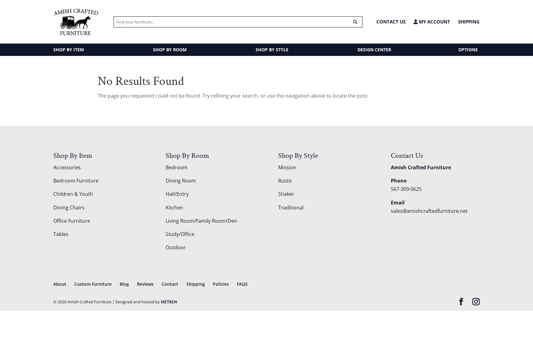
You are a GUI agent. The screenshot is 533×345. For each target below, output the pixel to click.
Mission (287, 167)
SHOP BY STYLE (272, 50)
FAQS (242, 284)
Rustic (285, 180)
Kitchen (174, 207)
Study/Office (180, 234)
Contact (170, 284)
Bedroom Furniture (75, 180)
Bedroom (177, 167)
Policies (221, 284)
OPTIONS (468, 50)
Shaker (286, 194)
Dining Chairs (69, 207)
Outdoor (176, 247)
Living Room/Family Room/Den (201, 220)
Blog (124, 284)
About (59, 284)
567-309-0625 (406, 189)
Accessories (67, 167)
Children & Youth (73, 194)
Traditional (291, 207)
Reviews (145, 284)
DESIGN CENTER (374, 50)
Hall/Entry (177, 194)
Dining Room (181, 180)
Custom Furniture (93, 284)
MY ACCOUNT (434, 21)
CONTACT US (391, 21)
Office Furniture (71, 220)
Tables (60, 234)
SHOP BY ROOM (170, 50)
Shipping (469, 21)
